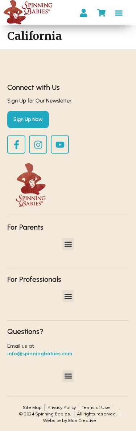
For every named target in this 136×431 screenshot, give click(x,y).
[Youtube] (60, 144)
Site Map (32, 407)
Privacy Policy (62, 407)
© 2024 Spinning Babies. (45, 414)
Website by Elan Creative (69, 420)
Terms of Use (96, 407)
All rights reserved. (97, 414)
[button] (119, 13)
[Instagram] (38, 144)
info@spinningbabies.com (39, 353)
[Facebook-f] (16, 144)
